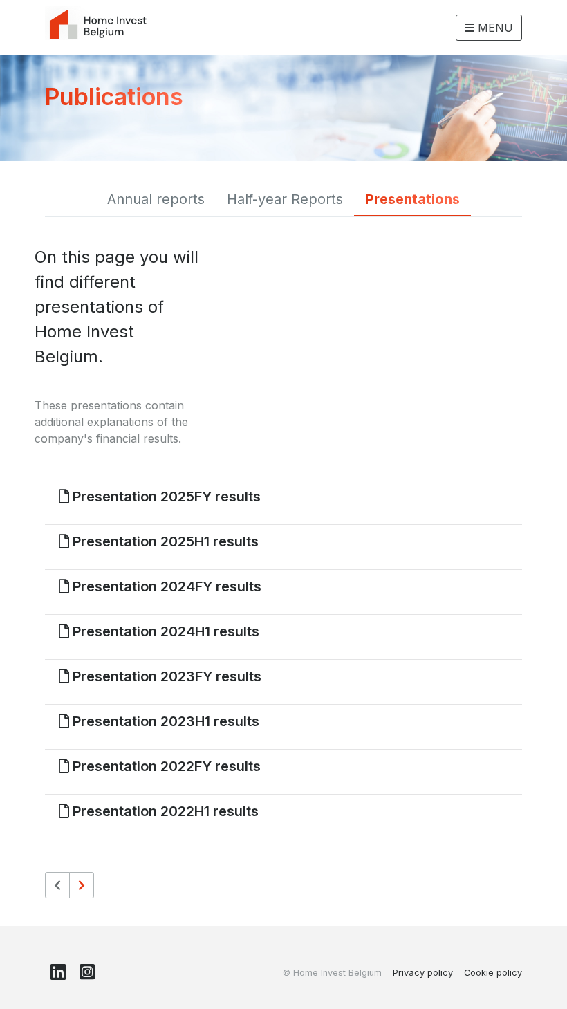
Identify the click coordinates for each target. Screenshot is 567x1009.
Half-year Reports (285, 199)
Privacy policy (423, 973)
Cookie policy (493, 973)
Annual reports (156, 199)
